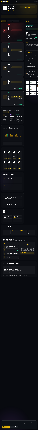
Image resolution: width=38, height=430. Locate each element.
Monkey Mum (20, 162)
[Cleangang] (34, 86)
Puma (20, 152)
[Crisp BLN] (27, 93)
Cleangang (15, 162)
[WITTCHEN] (27, 89)
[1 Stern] (4, 272)
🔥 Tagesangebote (23, 1)
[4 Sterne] (9, 272)
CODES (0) (9, 20)
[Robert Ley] (34, 89)
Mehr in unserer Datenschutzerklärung (12, 424)
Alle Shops (19, 1)
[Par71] (31, 89)
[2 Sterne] (6, 272)
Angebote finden (14, 1)
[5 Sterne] (11, 272)
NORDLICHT (6, 152)
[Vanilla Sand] (34, 82)
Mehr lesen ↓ (28, 21)
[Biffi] (31, 86)
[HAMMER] (31, 93)
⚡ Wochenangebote (31, 1)
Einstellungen (21, 426)
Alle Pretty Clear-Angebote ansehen (27, 252)
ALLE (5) (3, 20)
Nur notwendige (14, 426)
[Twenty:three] (27, 86)
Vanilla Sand (15, 152)
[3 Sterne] (8, 272)
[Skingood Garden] (31, 82)
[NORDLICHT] (27, 82)
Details (14, 88)
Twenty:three (6, 162)
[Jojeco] (34, 93)
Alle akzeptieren (6, 426)
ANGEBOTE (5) (15, 20)
